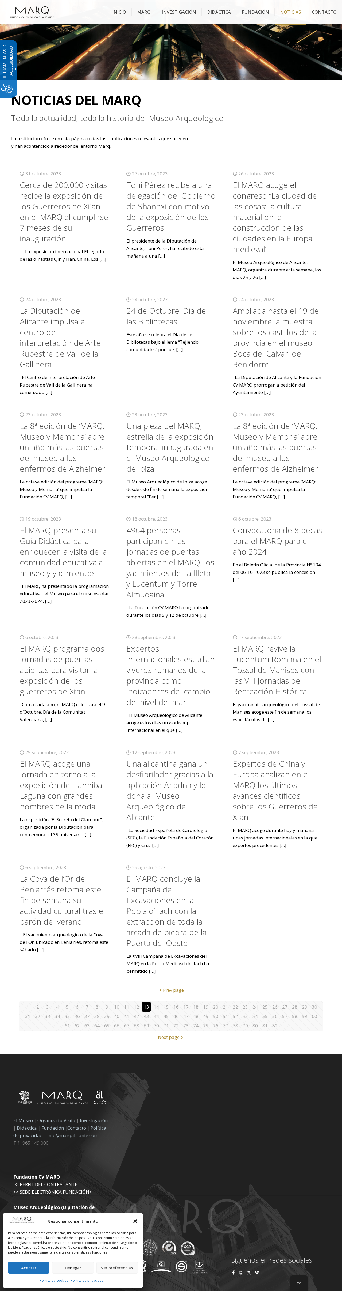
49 (205, 1016)
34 (57, 1016)
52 (235, 1016)
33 (47, 1016)
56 (275, 1016)
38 (97, 1016)
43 (146, 1016)
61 (67, 1026)
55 (265, 1016)
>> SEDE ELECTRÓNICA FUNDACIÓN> (52, 1192)
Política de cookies (54, 1280)
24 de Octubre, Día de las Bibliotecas (166, 316)
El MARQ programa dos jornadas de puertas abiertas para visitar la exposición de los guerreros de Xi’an (62, 670)
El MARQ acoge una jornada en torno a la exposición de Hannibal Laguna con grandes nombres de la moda (62, 785)
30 (314, 1007)
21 (225, 1007)
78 (235, 1026)
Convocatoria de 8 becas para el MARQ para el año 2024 (277, 541)
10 (116, 1007)
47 (186, 1016)
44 (156, 1016)
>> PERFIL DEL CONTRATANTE (45, 1184)
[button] (135, 1221)
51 (225, 1016)
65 (107, 1026)
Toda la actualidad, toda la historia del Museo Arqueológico (117, 118)
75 (205, 1026)
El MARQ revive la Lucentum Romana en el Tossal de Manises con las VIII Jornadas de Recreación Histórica (277, 670)
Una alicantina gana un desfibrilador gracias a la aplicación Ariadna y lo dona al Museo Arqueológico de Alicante (169, 790)
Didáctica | (29, 1128)
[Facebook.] (233, 1272)
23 (245, 1007)
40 (116, 1016)
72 (176, 1026)
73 (186, 1026)
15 (166, 1007)
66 (116, 1026)
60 (314, 1016)
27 (284, 1007)
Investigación (94, 1120)
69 (146, 1026)
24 (255, 1007)
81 (265, 1026)
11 (126, 1007)
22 (235, 1007)
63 (87, 1026)
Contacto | (78, 1128)
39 (107, 1016)
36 (77, 1016)
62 (77, 1026)
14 (156, 1007)
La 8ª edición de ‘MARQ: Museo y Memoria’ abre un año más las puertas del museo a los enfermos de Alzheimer (62, 447)
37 (87, 1016)
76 (215, 1026)
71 (166, 1026)
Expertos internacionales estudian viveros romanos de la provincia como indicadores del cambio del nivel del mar (170, 675)
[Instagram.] (241, 1272)
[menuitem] (119, 12)
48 (196, 1016)
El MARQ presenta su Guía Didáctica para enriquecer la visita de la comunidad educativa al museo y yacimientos (63, 551)
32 (37, 1016)
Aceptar (28, 1267)
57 (284, 1016)
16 (176, 1007)
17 (186, 1007)
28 (294, 1007)
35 (67, 1016)
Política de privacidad (87, 1280)
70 (156, 1026)
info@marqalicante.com (72, 1135)
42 (136, 1016)
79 (245, 1026)
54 (255, 1016)
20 (215, 1007)
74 (196, 1026)
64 (97, 1026)
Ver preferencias (117, 1267)
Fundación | (54, 1128)
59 (304, 1016)
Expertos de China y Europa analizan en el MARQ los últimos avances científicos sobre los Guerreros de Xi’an (275, 790)
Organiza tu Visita (56, 1120)
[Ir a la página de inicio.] (32, 12)
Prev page (173, 990)
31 (27, 1016)
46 (176, 1016)
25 (265, 1007)
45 (166, 1016)
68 (136, 1026)
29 (304, 1007)
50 (215, 1016)
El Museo (23, 1120)
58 (294, 1016)
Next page (169, 1037)
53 (245, 1016)
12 (136, 1007)
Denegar (73, 1267)
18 (196, 1007)
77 (225, 1026)
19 (205, 1007)
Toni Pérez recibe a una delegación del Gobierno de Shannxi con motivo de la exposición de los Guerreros (171, 206)
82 (275, 1026)
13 (146, 1007)
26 (275, 1007)
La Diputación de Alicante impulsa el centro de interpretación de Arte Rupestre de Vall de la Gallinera (60, 337)
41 (126, 1016)
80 (255, 1026)
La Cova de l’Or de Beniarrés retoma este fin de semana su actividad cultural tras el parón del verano (62, 900)
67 (126, 1026)
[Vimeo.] (256, 1272)
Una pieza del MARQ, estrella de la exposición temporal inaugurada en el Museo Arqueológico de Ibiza (169, 447)
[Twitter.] (249, 1272)
